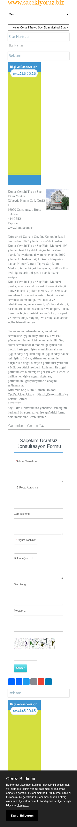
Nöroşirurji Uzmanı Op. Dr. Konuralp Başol (36, 236)
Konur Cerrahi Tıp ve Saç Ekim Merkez (34, 281)
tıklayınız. (23, 805)
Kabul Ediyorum (22, 815)
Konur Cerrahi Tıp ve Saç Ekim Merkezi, (35, 245)
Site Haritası (16, 45)
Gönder (20, 668)
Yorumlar (15, 425)
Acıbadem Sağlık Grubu (33, 259)
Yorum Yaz (36, 425)
